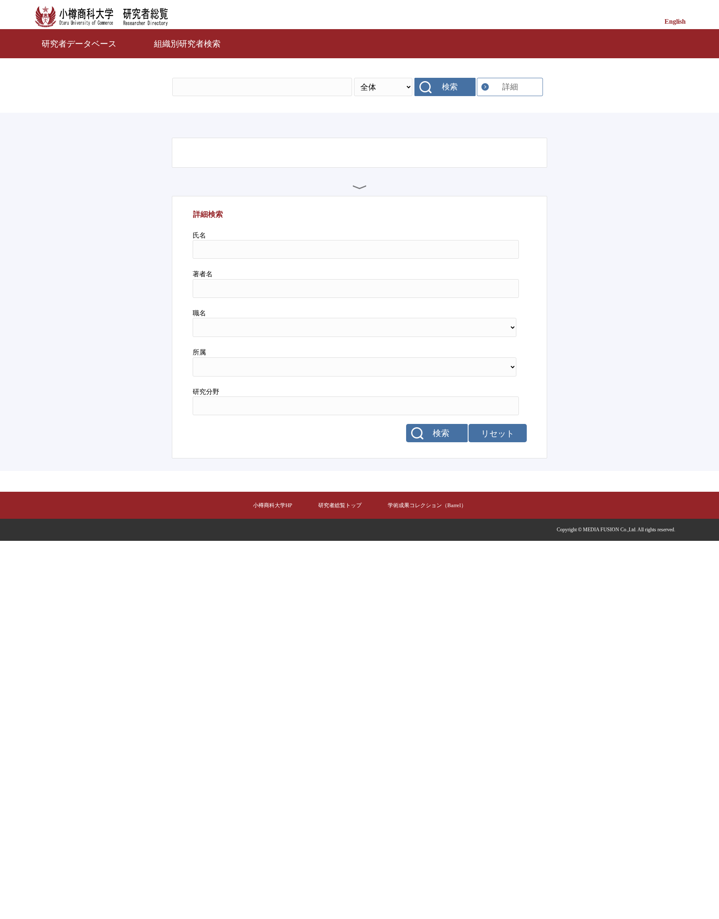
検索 (450, 86)
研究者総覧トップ (340, 505)
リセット (497, 433)
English (675, 21)
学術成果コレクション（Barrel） (427, 505)
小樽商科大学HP (272, 505)
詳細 (510, 86)
